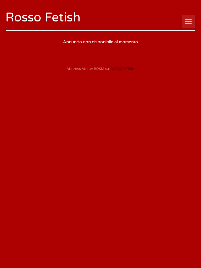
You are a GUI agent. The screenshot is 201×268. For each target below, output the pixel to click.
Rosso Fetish (43, 17)
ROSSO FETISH (122, 69)
